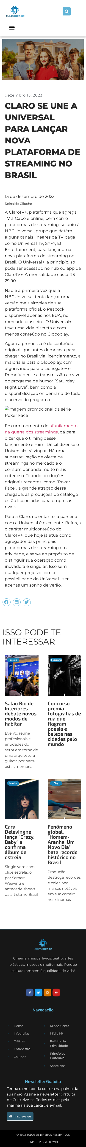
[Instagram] (47, 992)
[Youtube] (56, 992)
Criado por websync (43, 1142)
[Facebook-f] (30, 992)
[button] (67, 11)
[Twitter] (38, 992)
